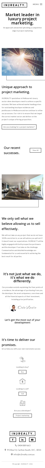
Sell (22, 394)
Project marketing (22, 415)
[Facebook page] (13, 440)
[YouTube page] (32, 440)
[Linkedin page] (22, 440)
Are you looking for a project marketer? (19, 127)
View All (35, 150)
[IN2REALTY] (14, 4)
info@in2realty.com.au (24, 454)
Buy (22, 372)
